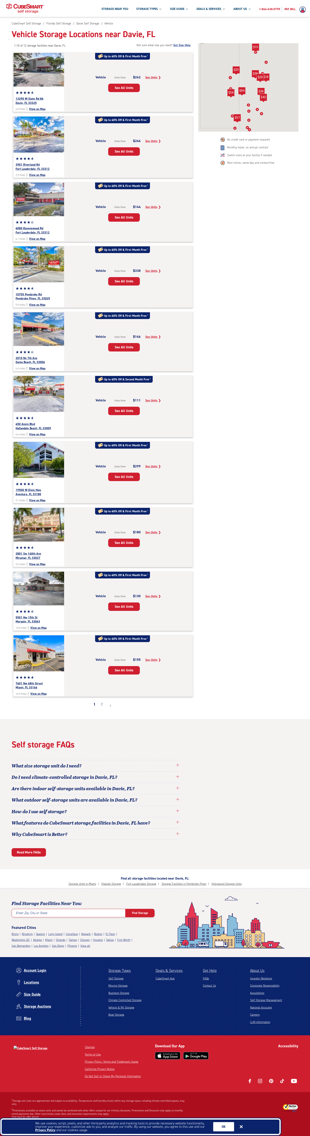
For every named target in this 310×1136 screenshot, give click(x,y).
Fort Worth (123, 940)
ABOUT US (240, 9)
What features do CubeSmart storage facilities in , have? (81, 822)
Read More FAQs (29, 852)
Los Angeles (41, 946)
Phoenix (72, 946)
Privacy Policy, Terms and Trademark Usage (111, 1062)
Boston (98, 934)
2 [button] (102, 704)
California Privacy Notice (100, 1069)
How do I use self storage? (39, 811)
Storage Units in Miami (82, 884)
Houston (98, 940)
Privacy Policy (45, 1130)
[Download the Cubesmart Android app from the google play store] (196, 1056)
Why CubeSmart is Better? (39, 834)
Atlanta (37, 940)
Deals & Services (169, 970)
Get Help (210, 970)
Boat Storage (116, 1015)
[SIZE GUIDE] (187, 9)
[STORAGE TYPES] (160, 9)
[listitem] (108, 23)
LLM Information (260, 1022)
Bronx (15, 934)
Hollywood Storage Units (227, 884)
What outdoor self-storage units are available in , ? (74, 799)
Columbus (72, 934)
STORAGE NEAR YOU (114, 9)
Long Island (55, 934)
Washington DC (21, 940)
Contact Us (209, 986)
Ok (224, 1127)
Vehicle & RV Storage (121, 1008)
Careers (255, 1015)
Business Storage (118, 993)
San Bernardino (21, 946)
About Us (257, 970)
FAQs (206, 978)
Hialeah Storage (111, 884)
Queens (40, 934)
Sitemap (90, 1047)
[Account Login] (303, 9)
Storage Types (119, 970)
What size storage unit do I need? (47, 765)
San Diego (58, 946)
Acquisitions (257, 993)
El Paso (110, 934)
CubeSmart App (165, 978)
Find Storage (140, 913)
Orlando (60, 940)
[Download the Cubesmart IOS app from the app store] (167, 1056)
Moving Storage (118, 986)
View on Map (37, 109)
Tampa (73, 940)
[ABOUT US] (249, 9)
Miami (49, 940)
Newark (86, 934)
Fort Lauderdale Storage (141, 884)
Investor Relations (261, 978)
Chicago (85, 940)
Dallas (110, 940)
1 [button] (94, 704)
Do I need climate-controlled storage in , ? (64, 777)
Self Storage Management (266, 1000)
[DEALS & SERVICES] (224, 9)
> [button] (110, 705)
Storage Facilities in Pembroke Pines (184, 884)
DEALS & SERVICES (209, 9)
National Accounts (261, 1008)
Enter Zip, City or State (31, 913)
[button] (236, 70)
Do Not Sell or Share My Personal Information (113, 1076)
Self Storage (116, 978)
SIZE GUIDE (177, 9)
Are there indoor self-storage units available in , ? (73, 788)
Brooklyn (27, 934)
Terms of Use (93, 1055)
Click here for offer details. (26, 1117)
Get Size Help (181, 45)
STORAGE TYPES (147, 9)
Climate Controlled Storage (125, 1000)
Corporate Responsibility (264, 986)
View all (85, 946)
